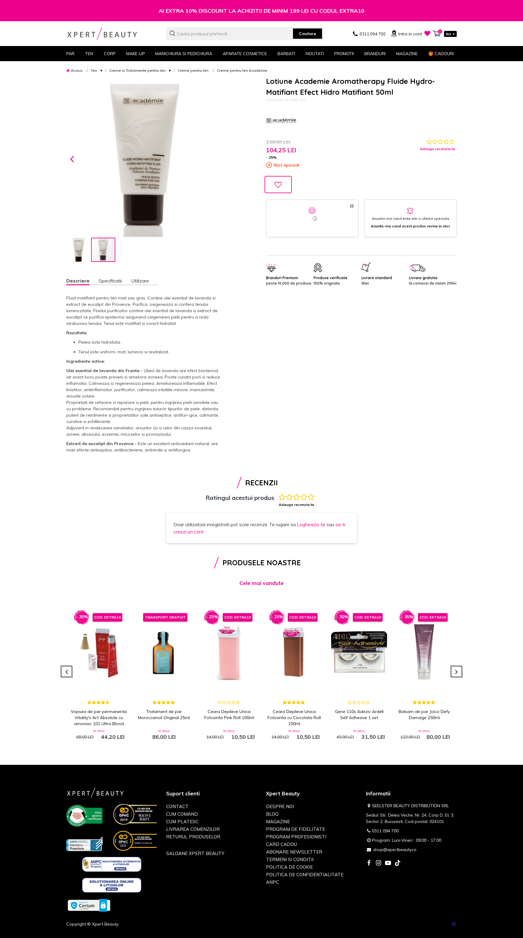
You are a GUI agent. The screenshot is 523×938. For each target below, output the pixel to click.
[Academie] (281, 121)
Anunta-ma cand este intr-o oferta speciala (410, 218)
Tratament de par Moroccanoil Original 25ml (164, 714)
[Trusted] (84, 817)
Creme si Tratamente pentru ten (137, 70)
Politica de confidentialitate (305, 874)
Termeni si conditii (290, 859)
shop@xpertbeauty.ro (394, 849)
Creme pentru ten (193, 70)
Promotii (344, 53)
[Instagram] (378, 863)
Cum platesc (182, 821)
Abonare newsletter (294, 852)
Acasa (76, 70)
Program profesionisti (296, 837)
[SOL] (112, 886)
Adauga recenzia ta (437, 149)
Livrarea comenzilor (193, 829)
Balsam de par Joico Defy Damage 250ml (424, 714)
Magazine (407, 53)
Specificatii (110, 281)
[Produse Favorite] (427, 33)
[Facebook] (368, 863)
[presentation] (67, 672)
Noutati (315, 53)
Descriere (78, 281)
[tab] (82, 281)
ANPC (272, 882)
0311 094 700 (385, 831)
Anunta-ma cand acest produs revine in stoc (410, 226)
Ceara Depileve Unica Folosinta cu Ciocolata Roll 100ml (294, 717)
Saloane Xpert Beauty (195, 853)
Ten (94, 70)
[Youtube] (388, 863)
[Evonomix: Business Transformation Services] (454, 924)
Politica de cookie (289, 867)
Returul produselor (193, 837)
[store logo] (111, 34)
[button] (72, 158)
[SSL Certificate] (89, 905)
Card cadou (281, 844)
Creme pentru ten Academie (242, 70)
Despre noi (280, 806)
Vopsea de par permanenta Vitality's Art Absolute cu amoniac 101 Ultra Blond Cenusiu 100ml (99, 718)
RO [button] (448, 34)
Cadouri (441, 53)
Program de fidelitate (295, 829)
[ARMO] (84, 843)
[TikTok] (397, 863)
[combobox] (245, 33)
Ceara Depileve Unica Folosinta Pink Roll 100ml (229, 714)
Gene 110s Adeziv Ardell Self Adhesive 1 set (359, 714)
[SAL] (112, 865)
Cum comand (182, 814)
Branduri (375, 53)
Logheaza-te (311, 524)
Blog (272, 814)
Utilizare (140, 281)
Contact (177, 806)
